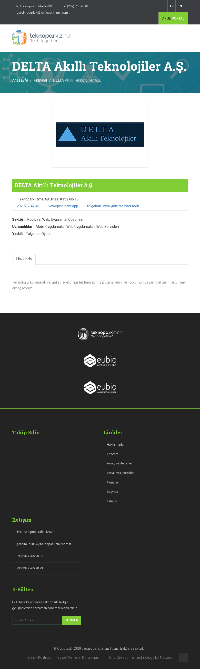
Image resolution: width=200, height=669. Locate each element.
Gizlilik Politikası (39, 657)
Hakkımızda (115, 444)
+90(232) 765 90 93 (29, 568)
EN (180, 6)
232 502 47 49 (28, 206)
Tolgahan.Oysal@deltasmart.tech (112, 206)
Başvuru (112, 492)
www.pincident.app (63, 206)
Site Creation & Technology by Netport (141, 657)
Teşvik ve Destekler (120, 473)
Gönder (71, 620)
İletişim (111, 501)
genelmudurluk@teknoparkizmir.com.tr (43, 544)
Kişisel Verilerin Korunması (78, 657)
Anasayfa (20, 80)
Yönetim (112, 454)
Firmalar (40, 80)
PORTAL (173, 18)
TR (172, 6)
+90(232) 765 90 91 (29, 556)
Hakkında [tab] (24, 259)
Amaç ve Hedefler (119, 463)
